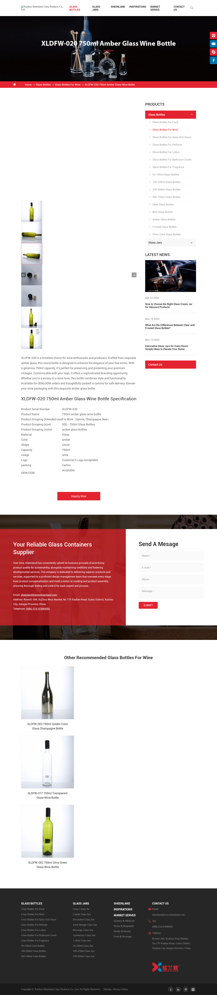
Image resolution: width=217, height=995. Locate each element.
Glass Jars (96, 8)
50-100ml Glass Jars (83, 945)
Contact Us (155, 364)
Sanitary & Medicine (124, 920)
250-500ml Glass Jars (84, 956)
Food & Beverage (123, 936)
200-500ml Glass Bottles (166, 189)
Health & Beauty (122, 931)
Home (28, 84)
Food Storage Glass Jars (85, 924)
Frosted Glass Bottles (164, 226)
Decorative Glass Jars (84, 919)
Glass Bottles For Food (165, 122)
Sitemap (107, 989)
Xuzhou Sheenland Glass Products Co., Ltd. (56, 989)
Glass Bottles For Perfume (167, 144)
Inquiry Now (78, 496)
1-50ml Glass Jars (82, 940)
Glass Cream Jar (81, 909)
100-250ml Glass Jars (84, 951)
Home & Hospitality (124, 926)
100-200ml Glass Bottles (166, 182)
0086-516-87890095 (38, 608)
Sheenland (118, 6)
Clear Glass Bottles (163, 204)
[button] (23, 275)
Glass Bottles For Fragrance (168, 167)
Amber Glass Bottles (164, 219)
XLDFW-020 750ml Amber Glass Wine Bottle (110, 84)
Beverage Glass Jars (83, 930)
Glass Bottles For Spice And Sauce (172, 137)
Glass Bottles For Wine (67, 84)
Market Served (155, 8)
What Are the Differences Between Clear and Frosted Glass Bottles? (170, 327)
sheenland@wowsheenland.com (39, 594)
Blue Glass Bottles (163, 212)
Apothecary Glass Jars (84, 935)
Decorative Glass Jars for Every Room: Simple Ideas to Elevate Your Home (167, 348)
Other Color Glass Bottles (167, 234)
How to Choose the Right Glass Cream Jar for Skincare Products (168, 306)
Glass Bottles (74, 8)
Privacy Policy (120, 989)
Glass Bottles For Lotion (166, 152)
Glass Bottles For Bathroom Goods (172, 159)
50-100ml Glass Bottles (166, 174)
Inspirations (137, 6)
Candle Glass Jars (82, 914)
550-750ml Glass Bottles (166, 197)
